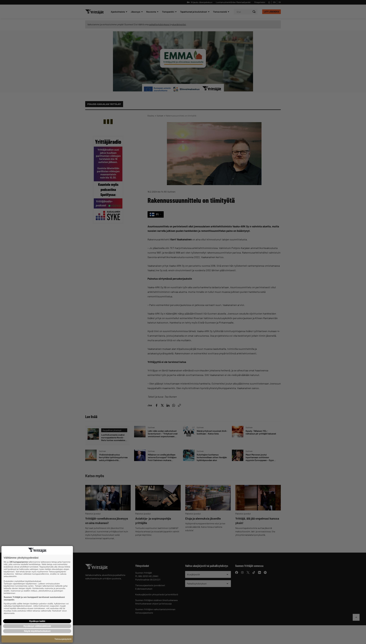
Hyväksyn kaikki (37, 621)
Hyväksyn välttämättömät (37, 626)
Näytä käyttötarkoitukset (37, 631)
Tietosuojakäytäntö (62, 639)
